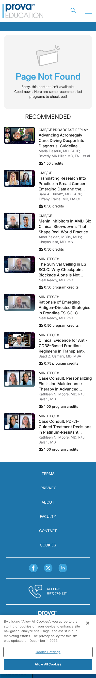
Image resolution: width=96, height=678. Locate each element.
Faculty (48, 516)
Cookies (48, 545)
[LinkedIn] (63, 568)
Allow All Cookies (48, 664)
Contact (48, 530)
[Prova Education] (23, 11)
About (48, 502)
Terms (48, 473)
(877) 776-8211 (57, 593)
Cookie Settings (48, 652)
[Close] (87, 623)
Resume (19, 135)
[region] (48, 644)
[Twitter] (48, 568)
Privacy (48, 488)
